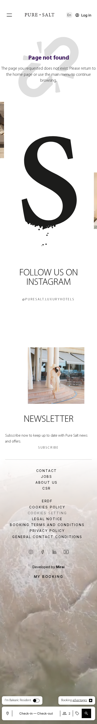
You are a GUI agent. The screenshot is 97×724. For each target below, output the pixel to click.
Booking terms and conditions (47, 525)
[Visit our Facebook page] (43, 552)
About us (47, 482)
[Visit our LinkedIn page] (54, 552)
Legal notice (47, 519)
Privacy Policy (47, 530)
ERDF (47, 501)
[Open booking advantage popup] (90, 700)
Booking (74, 700)
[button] (69, 15)
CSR (46, 488)
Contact (46, 470)
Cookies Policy (47, 507)
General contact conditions (47, 537)
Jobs (46, 476)
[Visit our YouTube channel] (66, 552)
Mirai (60, 567)
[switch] (36, 700)
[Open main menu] (9, 15)
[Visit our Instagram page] (31, 552)
